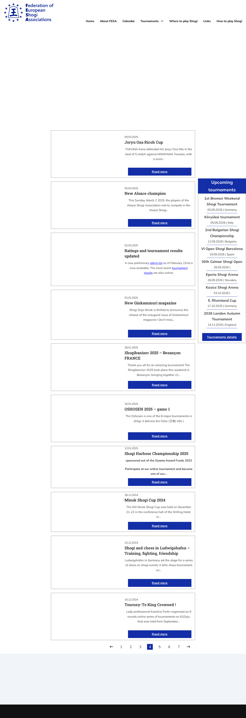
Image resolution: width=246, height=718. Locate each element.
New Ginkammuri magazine (150, 302)
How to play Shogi (229, 21)
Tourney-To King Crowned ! (150, 604)
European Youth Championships (194, 690)
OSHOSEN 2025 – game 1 (147, 408)
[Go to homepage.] (28, 13)
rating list (156, 263)
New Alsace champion (145, 193)
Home (90, 21)
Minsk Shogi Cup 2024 (145, 499)
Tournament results (195, 680)
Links (207, 21)
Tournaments (149, 21)
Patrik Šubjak (136, 711)
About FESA (108, 21)
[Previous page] (111, 647)
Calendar (128, 21)
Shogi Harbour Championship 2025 (156, 453)
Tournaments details (222, 337)
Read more (160, 171)
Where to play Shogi (183, 21)
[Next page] (188, 647)
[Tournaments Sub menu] (162, 21)
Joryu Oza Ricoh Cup (144, 142)
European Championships (195, 685)
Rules (123, 690)
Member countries (123, 685)
